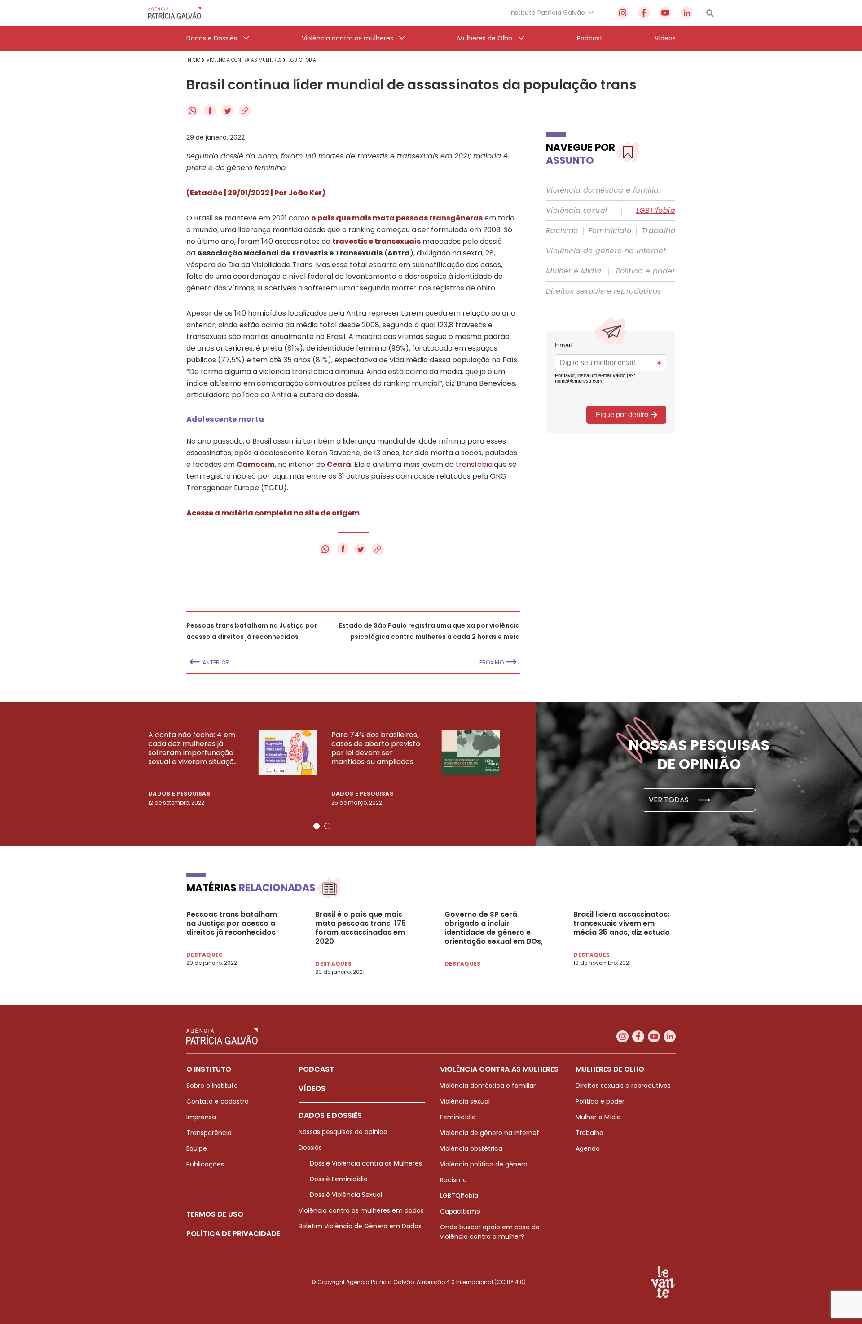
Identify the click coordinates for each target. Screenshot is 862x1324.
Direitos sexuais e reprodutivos (603, 291)
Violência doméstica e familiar (604, 190)
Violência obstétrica (471, 1148)
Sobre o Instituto (212, 1085)
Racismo (562, 231)
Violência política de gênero (484, 1164)
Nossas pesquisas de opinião (343, 1131)
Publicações (205, 1164)
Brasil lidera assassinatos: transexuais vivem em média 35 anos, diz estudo (621, 923)
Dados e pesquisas (179, 793)
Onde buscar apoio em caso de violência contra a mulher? (490, 1232)
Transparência (209, 1132)
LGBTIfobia (655, 211)
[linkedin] (687, 13)
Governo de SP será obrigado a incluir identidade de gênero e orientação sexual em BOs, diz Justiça (493, 928)
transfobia (474, 464)
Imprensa (201, 1117)
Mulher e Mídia (574, 271)
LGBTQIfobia (459, 1195)
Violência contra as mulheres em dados (361, 1210)
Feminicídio (610, 231)
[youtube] (665, 13)
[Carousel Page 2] (327, 826)
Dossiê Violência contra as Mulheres (366, 1163)
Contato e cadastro (217, 1101)
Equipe (196, 1148)
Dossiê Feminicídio (339, 1178)
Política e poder (645, 271)
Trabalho (658, 231)
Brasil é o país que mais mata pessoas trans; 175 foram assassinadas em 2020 (360, 928)
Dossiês (310, 1147)
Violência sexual (576, 211)
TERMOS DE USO (214, 1214)
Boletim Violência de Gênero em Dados (360, 1226)
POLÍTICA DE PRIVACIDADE (233, 1233)
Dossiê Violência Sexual (346, 1194)
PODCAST (316, 1069)
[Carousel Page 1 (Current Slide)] (316, 826)
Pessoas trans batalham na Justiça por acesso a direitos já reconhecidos (231, 923)
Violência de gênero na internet (606, 251)
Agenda (588, 1148)
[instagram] (622, 13)
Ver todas (669, 800)
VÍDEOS (312, 1088)
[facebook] (644, 13)
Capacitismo (460, 1211)
